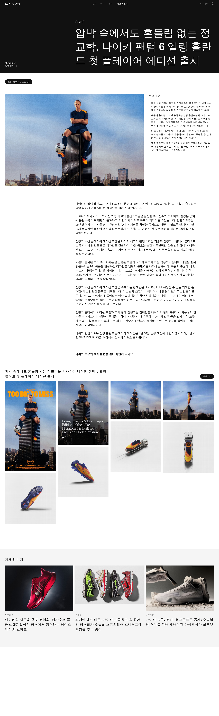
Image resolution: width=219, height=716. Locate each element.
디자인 (80, 22)
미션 (102, 4)
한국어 (203, 4)
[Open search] (212, 4)
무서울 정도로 (170, 249)
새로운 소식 (122, 4)
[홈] (12, 3)
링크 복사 (9, 66)
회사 (111, 4)
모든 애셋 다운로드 (17, 82)
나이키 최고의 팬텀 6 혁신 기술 (140, 241)
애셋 (205, 376)
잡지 (94, 4)
